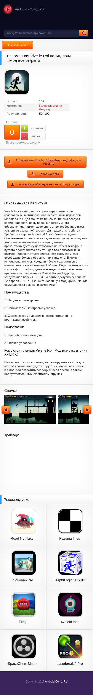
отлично (33, 128)
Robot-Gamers (48, 174)
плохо (32, 136)
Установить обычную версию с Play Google (48, 184)
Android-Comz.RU (56, 681)
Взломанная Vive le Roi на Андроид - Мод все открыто (48, 161)
